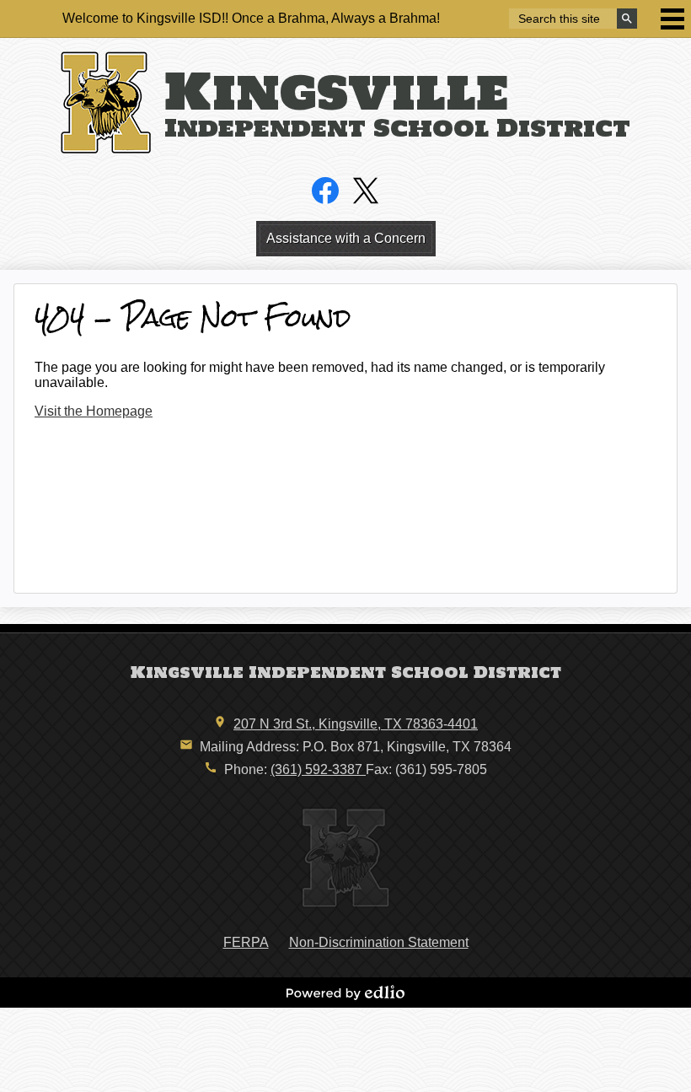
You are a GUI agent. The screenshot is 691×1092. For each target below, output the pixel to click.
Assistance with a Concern (346, 238)
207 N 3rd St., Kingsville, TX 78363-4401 (355, 724)
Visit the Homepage (94, 411)
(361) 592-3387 (318, 769)
